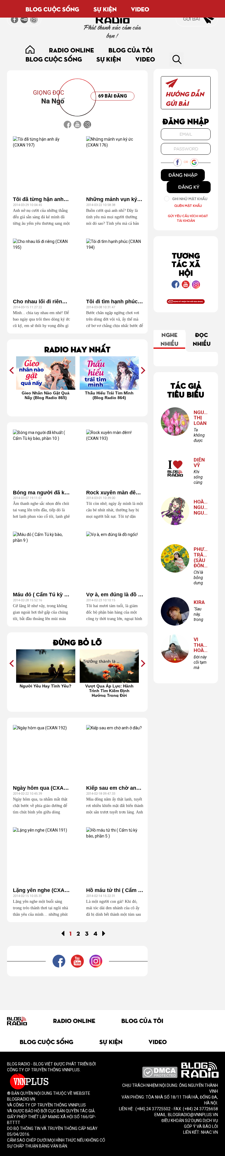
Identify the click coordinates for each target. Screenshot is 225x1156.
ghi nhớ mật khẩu (189, 198)
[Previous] (63, 933)
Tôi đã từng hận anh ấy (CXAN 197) (41, 199)
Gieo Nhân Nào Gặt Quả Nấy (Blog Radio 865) (45, 395)
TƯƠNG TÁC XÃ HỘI (186, 263)
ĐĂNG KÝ (189, 187)
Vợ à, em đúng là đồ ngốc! (114, 594)
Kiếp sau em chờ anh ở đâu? (114, 788)
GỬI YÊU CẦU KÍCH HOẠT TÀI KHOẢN (188, 218)
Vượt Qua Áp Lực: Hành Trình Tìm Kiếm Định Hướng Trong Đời (109, 690)
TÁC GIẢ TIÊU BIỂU (185, 389)
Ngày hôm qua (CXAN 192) (41, 788)
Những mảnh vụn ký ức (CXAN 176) (114, 199)
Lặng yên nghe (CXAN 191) (41, 890)
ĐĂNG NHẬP (182, 175)
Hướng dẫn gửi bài (185, 98)
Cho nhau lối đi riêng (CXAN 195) (41, 301)
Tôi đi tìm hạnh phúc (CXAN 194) (114, 301)
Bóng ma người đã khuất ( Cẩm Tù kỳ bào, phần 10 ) (41, 493)
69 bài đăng (112, 96)
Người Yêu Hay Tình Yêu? (45, 686)
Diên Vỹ (199, 462)
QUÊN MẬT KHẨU (188, 205)
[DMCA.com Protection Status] (160, 1072)
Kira (199, 602)
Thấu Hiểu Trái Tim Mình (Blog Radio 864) (109, 395)
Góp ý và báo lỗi (201, 1126)
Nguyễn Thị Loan (200, 418)
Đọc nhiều (202, 339)
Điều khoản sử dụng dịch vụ (189, 1120)
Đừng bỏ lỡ (77, 642)
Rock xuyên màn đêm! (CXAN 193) (114, 493)
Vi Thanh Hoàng (200, 645)
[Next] (104, 933)
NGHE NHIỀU (169, 339)
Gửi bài (192, 19)
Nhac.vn (209, 1132)
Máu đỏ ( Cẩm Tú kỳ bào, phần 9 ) (41, 594)
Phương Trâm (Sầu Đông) (200, 557)
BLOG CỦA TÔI (130, 49)
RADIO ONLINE (71, 49)
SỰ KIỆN (105, 9)
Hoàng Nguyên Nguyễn (200, 507)
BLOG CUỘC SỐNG (52, 9)
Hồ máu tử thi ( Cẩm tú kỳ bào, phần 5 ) (114, 890)
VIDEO (140, 9)
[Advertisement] (113, 989)
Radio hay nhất (77, 349)
